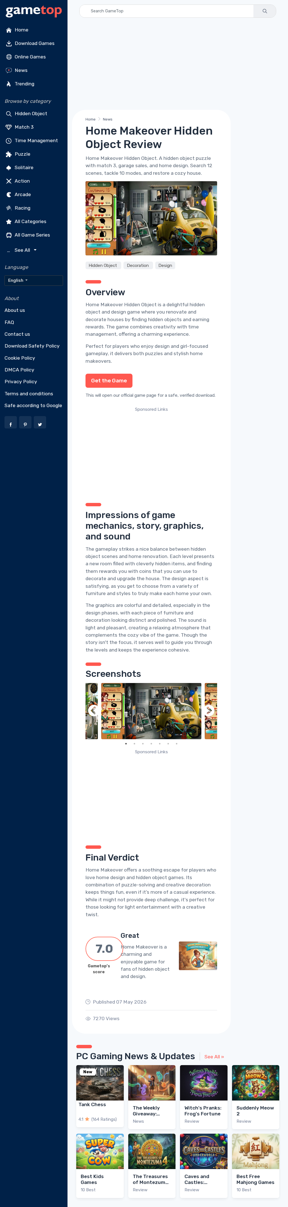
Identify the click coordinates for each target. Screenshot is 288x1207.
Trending (24, 84)
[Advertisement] (177, 63)
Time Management (36, 140)
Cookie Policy (19, 358)
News (21, 70)
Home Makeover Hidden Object (121, 304)
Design (165, 265)
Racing (22, 208)
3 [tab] (143, 744)
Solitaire (23, 167)
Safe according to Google (33, 405)
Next (208, 711)
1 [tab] (126, 744)
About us (14, 310)
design (162, 346)
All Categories (30, 221)
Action (22, 181)
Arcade (22, 194)
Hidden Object (30, 113)
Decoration (138, 265)
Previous (94, 711)
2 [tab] (134, 744)
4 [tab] (151, 744)
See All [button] (19, 250)
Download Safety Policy (32, 346)
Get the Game (109, 380)
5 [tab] (160, 744)
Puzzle (22, 154)
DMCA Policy (19, 370)
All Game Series (32, 235)
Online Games (30, 57)
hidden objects (165, 319)
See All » (214, 1056)
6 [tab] (168, 744)
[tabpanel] (151, 711)
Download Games (34, 43)
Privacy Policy (20, 381)
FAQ (9, 322)
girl (183, 346)
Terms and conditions (28, 393)
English (16, 280)
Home (21, 30)
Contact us (17, 334)
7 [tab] (176, 744)
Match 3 (24, 127)
